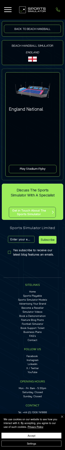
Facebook (32, 356)
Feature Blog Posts (32, 320)
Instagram (32, 360)
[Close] (60, 418)
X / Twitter (32, 368)
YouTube (32, 372)
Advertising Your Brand (32, 303)
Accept (31, 435)
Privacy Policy (35, 427)
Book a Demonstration (32, 316)
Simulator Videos (32, 311)
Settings (31, 443)
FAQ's (32, 336)
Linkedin (32, 364)
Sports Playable (32, 295)
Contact (32, 340)
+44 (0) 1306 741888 (35, 412)
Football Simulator (32, 323)
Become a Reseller (32, 307)
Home (32, 291)
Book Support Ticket (33, 328)
